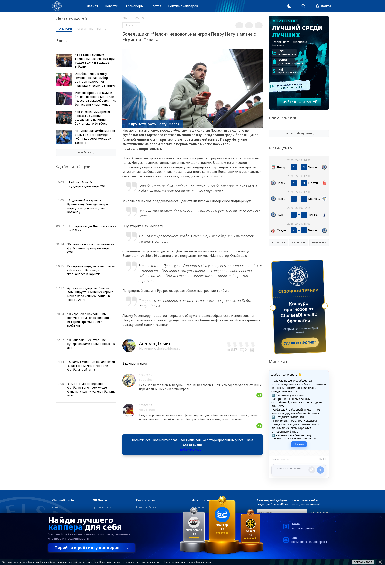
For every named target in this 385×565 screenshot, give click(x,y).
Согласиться (363, 562)
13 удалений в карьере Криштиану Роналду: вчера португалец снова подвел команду (87, 206)
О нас (55, 507)
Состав (156, 6)
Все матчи (278, 242)
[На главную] (57, 6)
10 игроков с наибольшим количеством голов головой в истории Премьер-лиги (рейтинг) (89, 320)
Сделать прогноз (300, 342)
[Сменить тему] (289, 6)
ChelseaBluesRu (63, 500)
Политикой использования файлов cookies (188, 562)
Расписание (298, 242)
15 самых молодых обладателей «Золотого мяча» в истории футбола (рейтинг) (91, 365)
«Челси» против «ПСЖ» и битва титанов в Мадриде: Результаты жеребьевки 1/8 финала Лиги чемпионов (95, 98)
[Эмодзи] (311, 469)
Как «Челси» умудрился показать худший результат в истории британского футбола (92, 117)
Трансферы (134, 6)
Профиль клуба (102, 507)
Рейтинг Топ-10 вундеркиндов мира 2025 (88, 184)
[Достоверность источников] (252, 349)
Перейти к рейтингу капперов (91, 547)
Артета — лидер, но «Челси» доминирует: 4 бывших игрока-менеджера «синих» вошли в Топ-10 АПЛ (90, 294)
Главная (92, 6)
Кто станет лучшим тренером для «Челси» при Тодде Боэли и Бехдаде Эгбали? (95, 60)
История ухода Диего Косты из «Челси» (92, 228)
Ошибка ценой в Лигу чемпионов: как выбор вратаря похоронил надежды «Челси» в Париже (95, 79)
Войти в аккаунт (192, 449)
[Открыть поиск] (303, 6)
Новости (111, 6)
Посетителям (145, 500)
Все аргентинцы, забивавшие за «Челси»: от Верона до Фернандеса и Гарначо (91, 270)
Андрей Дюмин (155, 343)
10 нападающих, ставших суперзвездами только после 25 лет (91, 344)
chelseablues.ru (168, 348)
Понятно (299, 444)
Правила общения (147, 507)
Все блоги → (86, 152)
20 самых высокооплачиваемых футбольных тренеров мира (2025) (90, 248)
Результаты (319, 242)
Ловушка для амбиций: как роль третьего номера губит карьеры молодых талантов (95, 137)
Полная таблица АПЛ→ (298, 133)
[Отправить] (320, 470)
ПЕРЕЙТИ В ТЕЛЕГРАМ (296, 102)
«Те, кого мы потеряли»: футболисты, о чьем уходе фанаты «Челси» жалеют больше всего (91, 389)
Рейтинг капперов (183, 6)
